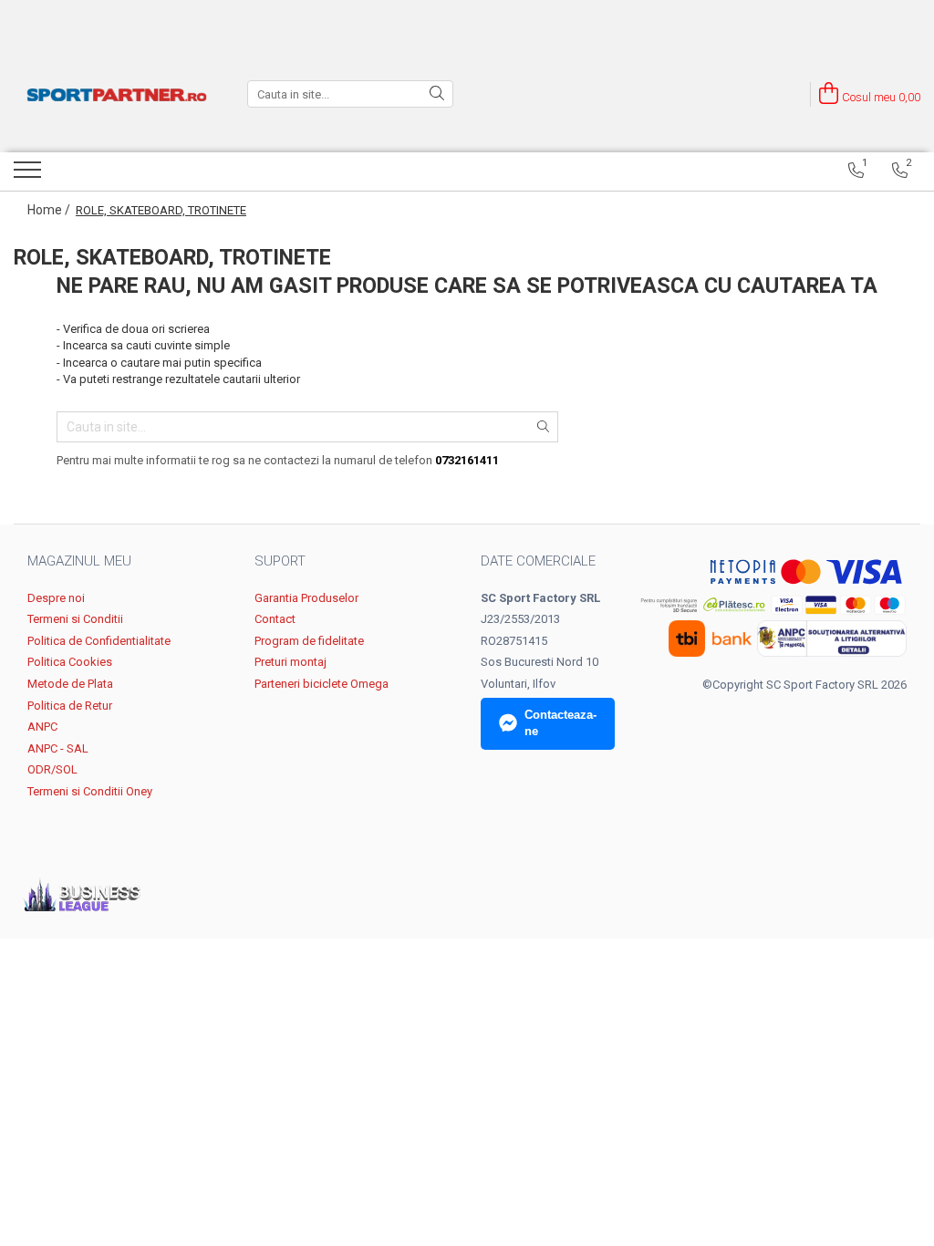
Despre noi (56, 598)
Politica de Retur (69, 705)
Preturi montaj (290, 662)
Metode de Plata (70, 683)
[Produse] (30, 175)
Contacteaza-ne (560, 723)
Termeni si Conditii (75, 619)
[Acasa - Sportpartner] (117, 94)
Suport (280, 561)
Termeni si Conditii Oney (89, 791)
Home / (50, 209)
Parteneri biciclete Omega (321, 683)
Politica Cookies (69, 662)
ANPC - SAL (57, 748)
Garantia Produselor (306, 598)
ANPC (42, 726)
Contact (275, 619)
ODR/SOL (52, 769)
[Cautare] (436, 94)
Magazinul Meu (79, 561)
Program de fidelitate (309, 641)
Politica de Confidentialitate (99, 641)
